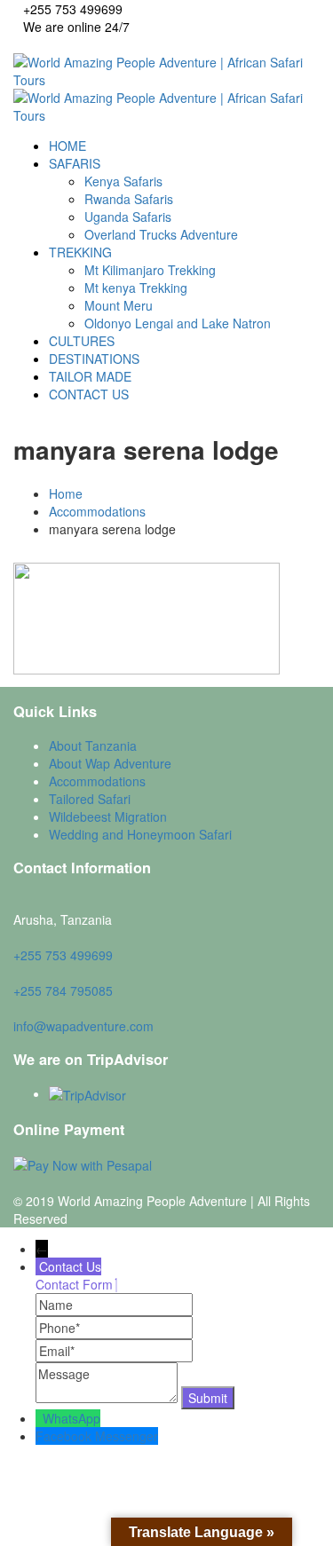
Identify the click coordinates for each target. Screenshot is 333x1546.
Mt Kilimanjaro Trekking (150, 270)
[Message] (108, 1398)
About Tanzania (93, 745)
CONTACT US (89, 394)
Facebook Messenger (97, 1436)
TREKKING (80, 252)
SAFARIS (74, 163)
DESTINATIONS (94, 358)
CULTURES (82, 341)
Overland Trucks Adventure (161, 234)
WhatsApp (71, 1418)
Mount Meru (118, 305)
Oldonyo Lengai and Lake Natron (177, 323)
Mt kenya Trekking (135, 287)
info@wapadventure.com (83, 1026)
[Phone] (114, 1328)
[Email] (114, 1351)
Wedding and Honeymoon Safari (140, 834)
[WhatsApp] (39, 1418)
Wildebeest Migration (108, 816)
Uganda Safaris (127, 216)
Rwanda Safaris (128, 199)
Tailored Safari (90, 799)
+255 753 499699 (63, 955)
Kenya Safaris (123, 181)
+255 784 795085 (63, 990)
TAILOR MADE (90, 376)
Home (66, 493)
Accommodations (97, 511)
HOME (67, 145)
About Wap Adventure (110, 763)
